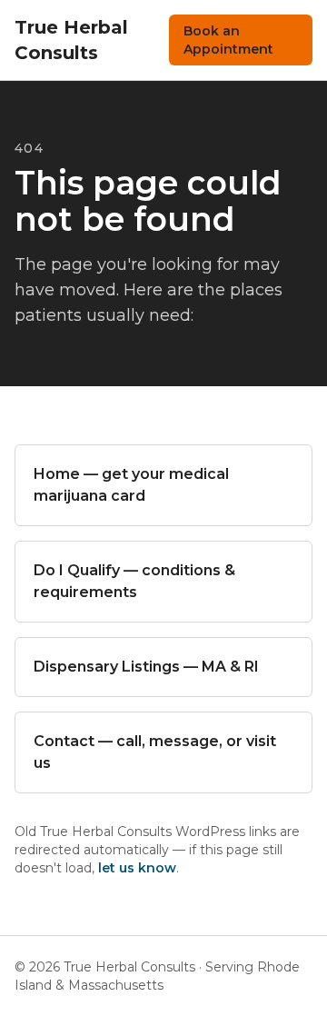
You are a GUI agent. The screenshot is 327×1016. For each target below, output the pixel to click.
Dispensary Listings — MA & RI (146, 666)
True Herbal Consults (71, 40)
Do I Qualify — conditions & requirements (134, 581)
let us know (137, 868)
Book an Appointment (228, 40)
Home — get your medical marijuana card (131, 484)
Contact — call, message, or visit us (155, 752)
